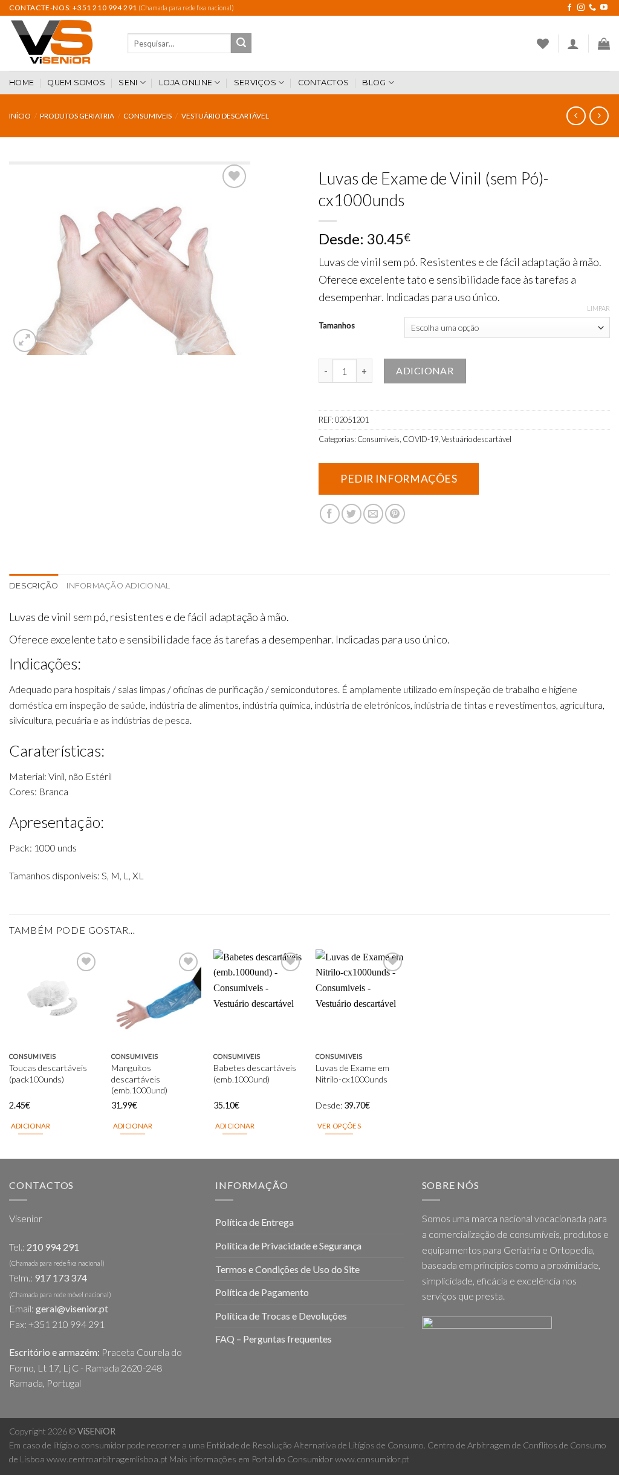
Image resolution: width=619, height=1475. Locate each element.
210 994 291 (53, 1246)
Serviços (255, 82)
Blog (374, 82)
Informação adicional (118, 585)
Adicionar (424, 370)
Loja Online (185, 82)
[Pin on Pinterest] (395, 514)
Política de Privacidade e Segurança (288, 1245)
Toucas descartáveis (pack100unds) (48, 1073)
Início (20, 115)
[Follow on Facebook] (569, 8)
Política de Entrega (254, 1222)
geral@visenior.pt (72, 1308)
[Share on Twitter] (351, 514)
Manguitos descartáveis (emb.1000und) (139, 1079)
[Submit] (241, 43)
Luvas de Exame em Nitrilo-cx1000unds (352, 1073)
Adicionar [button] (31, 1126)
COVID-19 (420, 439)
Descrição (33, 585)
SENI (127, 82)
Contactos (323, 82)
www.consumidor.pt (372, 1459)
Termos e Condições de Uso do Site (287, 1269)
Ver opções (339, 1126)
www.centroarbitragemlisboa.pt (107, 1459)
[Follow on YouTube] (604, 8)
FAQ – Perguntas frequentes (273, 1338)
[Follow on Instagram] (581, 8)
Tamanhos (337, 326)
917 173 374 (60, 1277)
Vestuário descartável (225, 115)
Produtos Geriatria (77, 115)
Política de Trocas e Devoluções (281, 1315)
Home (21, 82)
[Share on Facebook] (330, 514)
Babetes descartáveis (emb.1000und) (254, 1073)
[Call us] (592, 8)
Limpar (598, 308)
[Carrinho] (604, 43)
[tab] (33, 586)
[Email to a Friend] (373, 514)
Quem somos (76, 82)
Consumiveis (147, 115)
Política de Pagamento (262, 1292)
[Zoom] (25, 341)
